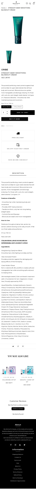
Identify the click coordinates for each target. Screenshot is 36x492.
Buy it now (15, 119)
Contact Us (18, 457)
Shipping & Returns (17, 454)
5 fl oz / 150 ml (6, 106)
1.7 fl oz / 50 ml (17, 106)
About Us (17, 466)
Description (18, 173)
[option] (9, 373)
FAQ (17, 463)
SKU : (3, 126)
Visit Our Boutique (17, 478)
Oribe (4, 69)
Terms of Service (17, 472)
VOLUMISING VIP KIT (9, 380)
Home (3, 8)
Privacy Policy (18, 469)
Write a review (18, 409)
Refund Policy (18, 475)
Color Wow (9, 377)
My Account (17, 460)
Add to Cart (22, 112)
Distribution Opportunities (17, 481)
